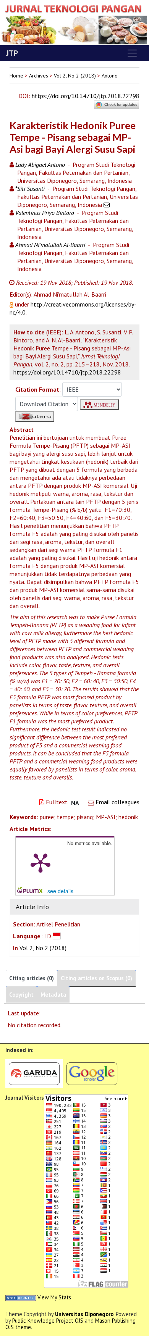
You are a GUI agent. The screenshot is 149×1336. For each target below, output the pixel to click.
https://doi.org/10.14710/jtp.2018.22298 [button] (67, 372)
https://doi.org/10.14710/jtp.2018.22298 (85, 96)
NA (75, 803)
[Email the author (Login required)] (107, 204)
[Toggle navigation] (132, 53)
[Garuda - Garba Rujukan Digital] (34, 1072)
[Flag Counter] (86, 1190)
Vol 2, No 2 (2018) (75, 75)
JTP (12, 53)
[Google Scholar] (92, 1072)
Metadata (53, 994)
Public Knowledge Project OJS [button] (47, 1320)
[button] (12, 304)
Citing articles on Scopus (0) (96, 978)
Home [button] (16, 75)
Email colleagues (117, 802)
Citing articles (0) (31, 978)
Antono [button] (110, 75)
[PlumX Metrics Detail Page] (40, 862)
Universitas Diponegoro (84, 1314)
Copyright (21, 994)
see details (60, 891)
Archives (38, 75)
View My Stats (54, 1297)
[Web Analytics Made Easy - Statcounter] (20, 1297)
